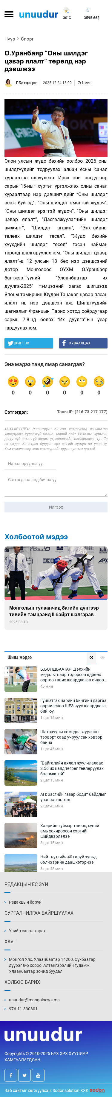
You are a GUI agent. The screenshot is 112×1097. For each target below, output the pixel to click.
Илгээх (56, 507)
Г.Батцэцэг (26, 82)
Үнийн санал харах (27, 930)
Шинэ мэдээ (19, 657)
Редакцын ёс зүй (25, 902)
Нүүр (9, 39)
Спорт (27, 39)
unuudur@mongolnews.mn (34, 999)
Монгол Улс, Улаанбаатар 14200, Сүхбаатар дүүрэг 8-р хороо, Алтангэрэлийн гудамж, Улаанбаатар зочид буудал (52, 965)
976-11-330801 (23, 1008)
